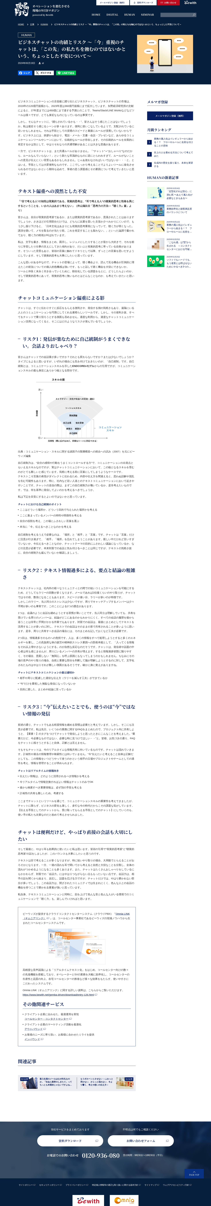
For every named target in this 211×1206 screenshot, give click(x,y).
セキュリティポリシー (49, 1185)
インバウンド (32, 1039)
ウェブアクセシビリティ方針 (176, 1185)
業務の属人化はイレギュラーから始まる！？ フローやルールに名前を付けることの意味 (173, 142)
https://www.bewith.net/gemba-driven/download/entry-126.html (58, 994)
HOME (96, 14)
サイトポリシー (26, 1185)
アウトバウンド (34, 1029)
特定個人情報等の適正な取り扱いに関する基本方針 (115, 1185)
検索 (193, 15)
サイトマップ (151, 1185)
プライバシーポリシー (76, 1185)
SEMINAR (147, 14)
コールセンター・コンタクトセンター (46, 1018)
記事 (32, 24)
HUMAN (129, 14)
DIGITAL (112, 14)
